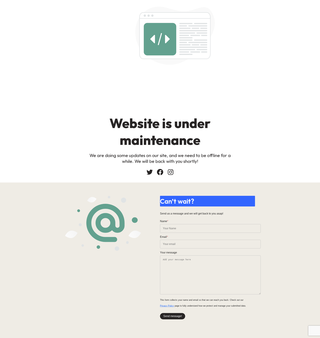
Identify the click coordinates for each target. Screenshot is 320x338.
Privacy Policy (167, 306)
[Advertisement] (185, 89)
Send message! (172, 316)
